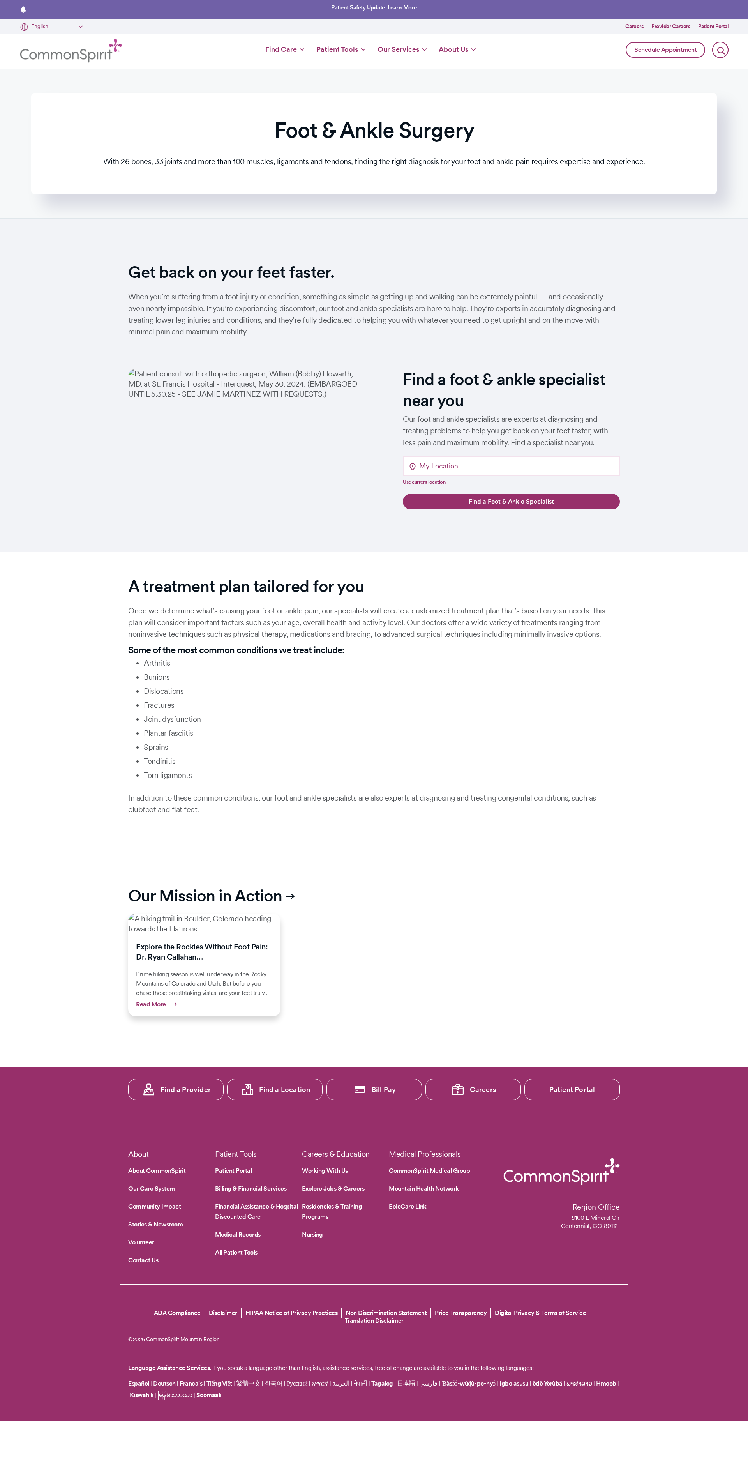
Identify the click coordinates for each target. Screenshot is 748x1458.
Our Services (398, 49)
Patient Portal (713, 26)
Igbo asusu (513, 1383)
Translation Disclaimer (374, 1321)
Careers (634, 26)
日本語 (406, 1383)
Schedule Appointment (665, 49)
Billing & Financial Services (250, 1188)
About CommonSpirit (156, 1170)
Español (138, 1383)
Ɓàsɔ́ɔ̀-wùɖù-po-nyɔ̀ (469, 1383)
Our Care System (151, 1188)
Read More (204, 965)
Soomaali (208, 1395)
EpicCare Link (408, 1206)
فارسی (429, 1383)
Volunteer (141, 1242)
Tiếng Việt (219, 1383)
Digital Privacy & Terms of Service (540, 1313)
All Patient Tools (236, 1252)
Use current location (424, 482)
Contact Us (143, 1260)
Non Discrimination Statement (386, 1313)
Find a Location (284, 1089)
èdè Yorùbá (548, 1383)
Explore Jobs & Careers (333, 1188)
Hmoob (606, 1383)
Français (191, 1383)
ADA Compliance (177, 1313)
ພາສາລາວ (579, 1383)
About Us (453, 49)
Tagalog (382, 1383)
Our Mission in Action (205, 895)
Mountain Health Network (424, 1188)
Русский (297, 1383)
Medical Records (238, 1234)
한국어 (274, 1383)
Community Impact (154, 1206)
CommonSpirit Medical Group (429, 1170)
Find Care (281, 49)
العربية (340, 1383)
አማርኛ (320, 1383)
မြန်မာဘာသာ (174, 1395)
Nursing (312, 1234)
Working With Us (325, 1170)
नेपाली (360, 1383)
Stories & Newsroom (155, 1224)
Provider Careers (670, 26)
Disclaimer (223, 1313)
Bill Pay (384, 1089)
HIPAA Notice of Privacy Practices (291, 1313)
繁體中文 (248, 1383)
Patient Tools (337, 49)
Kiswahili (141, 1395)
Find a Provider (186, 1089)
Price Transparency (461, 1313)
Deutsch (164, 1383)
